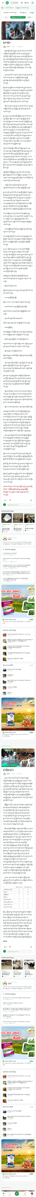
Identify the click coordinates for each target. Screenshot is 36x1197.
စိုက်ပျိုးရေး (23, 12)
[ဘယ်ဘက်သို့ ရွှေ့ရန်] (3, 17)
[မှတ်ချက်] (10, 500)
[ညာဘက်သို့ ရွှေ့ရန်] (32, 17)
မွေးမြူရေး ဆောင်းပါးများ (22, 8)
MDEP (8, 46)
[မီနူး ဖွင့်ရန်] (3, 3)
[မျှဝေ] (31, 500)
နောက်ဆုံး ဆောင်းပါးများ (10, 12)
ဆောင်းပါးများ (9, 8)
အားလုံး (31, 665)
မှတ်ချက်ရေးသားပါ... (13, 505)
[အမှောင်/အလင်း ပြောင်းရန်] (21, 3)
